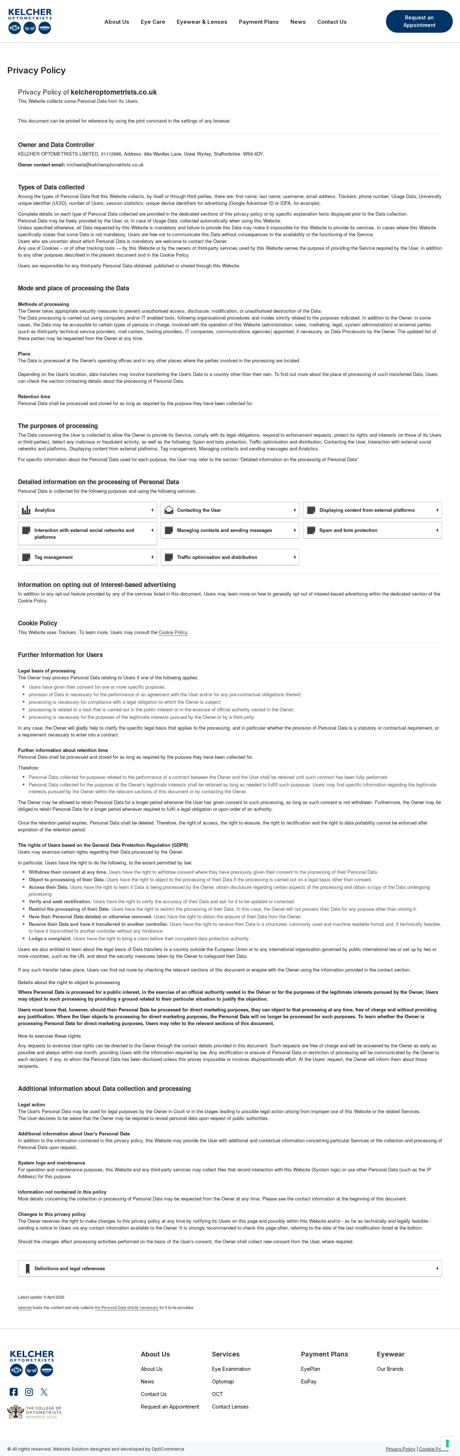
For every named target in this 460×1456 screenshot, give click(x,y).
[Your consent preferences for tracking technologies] (447, 1443)
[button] (419, 21)
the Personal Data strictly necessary (126, 1307)
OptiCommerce (168, 1449)
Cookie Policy (173, 632)
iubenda (25, 1307)
